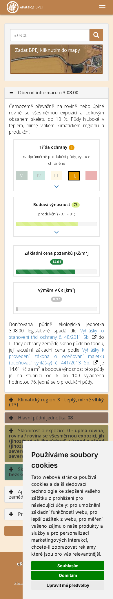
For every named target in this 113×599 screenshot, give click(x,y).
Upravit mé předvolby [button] (68, 585)
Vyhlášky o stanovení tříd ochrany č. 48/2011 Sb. (56, 333)
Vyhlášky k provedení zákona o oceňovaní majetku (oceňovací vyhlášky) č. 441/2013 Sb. (56, 356)
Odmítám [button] (68, 575)
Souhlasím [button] (68, 565)
